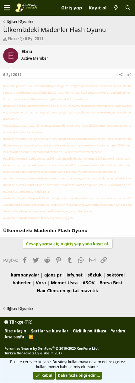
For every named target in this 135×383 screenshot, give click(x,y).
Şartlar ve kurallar (49, 331)
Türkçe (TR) (20, 322)
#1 (129, 74)
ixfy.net (75, 275)
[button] (7, 8)
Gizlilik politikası (89, 331)
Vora (41, 283)
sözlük (95, 275)
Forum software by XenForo (51, 348)
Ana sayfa (14, 337)
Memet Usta (64, 283)
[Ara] (128, 8)
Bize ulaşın (15, 331)
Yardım (118, 331)
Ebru (12, 38)
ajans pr (53, 275)
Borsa (106, 283)
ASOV (88, 283)
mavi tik (89, 290)
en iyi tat (69, 290)
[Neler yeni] (116, 8)
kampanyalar (25, 275)
